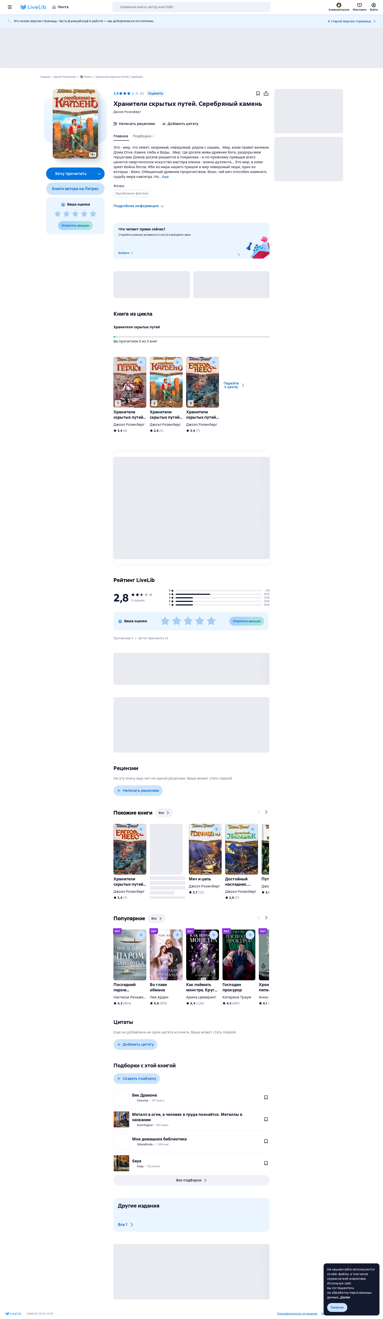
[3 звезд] (75, 214)
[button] (75, 124)
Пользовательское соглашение (297, 1313)
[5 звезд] (93, 214)
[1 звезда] (57, 214)
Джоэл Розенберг (127, 112)
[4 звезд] (84, 214)
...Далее (344, 1297)
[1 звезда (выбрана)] (121, 93)
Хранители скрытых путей (136, 327)
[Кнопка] (141, 362)
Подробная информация (136, 206)
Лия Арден (159, 997)
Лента (63, 7)
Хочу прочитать (71, 173)
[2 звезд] (66, 214)
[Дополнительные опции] (99, 173)
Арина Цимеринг (201, 997)
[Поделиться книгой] (266, 93)
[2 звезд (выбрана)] (125, 93)
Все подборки (189, 1180)
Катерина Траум (237, 997)
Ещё (165, 176)
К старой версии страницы (349, 21)
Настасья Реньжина (130, 997)
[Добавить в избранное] (258, 93)
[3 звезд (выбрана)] (129, 93)
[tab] (121, 137)
